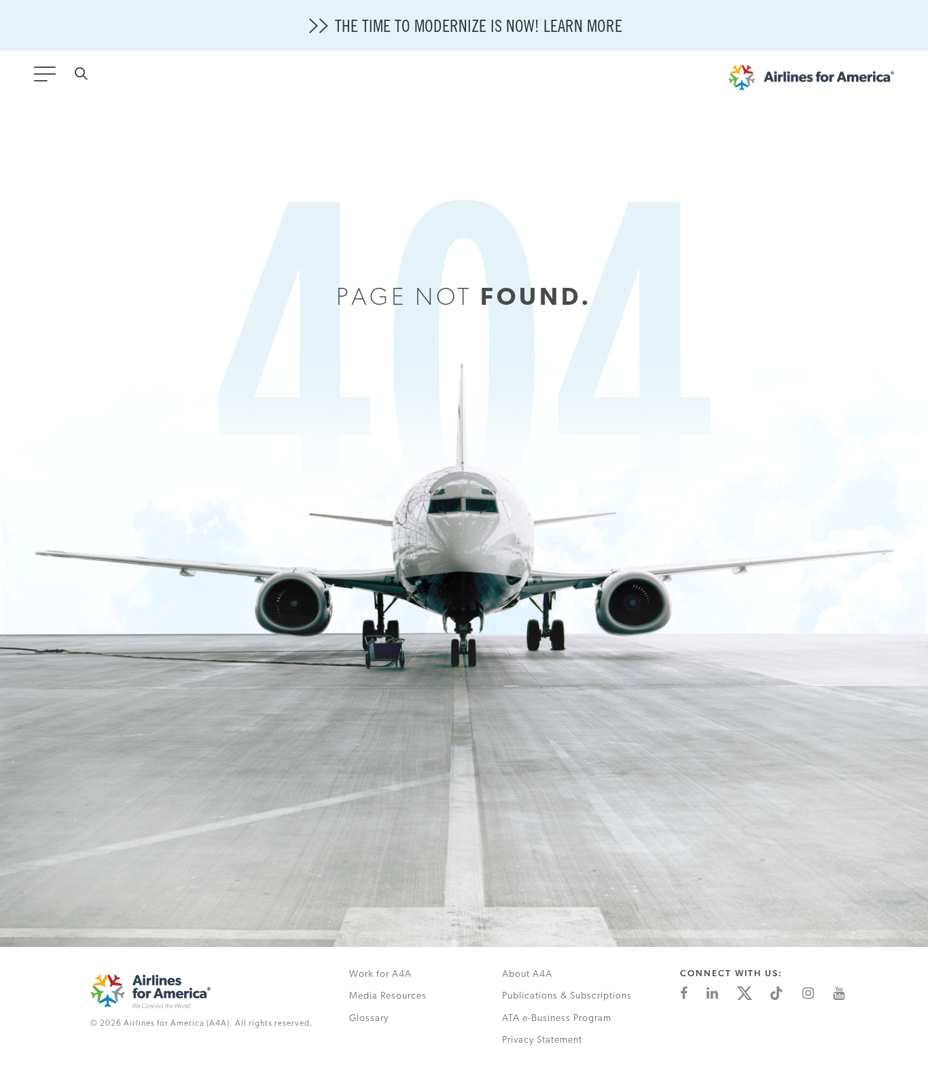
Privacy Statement (542, 1040)
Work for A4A (380, 974)
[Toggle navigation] (47, 78)
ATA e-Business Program (556, 1019)
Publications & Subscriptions (567, 996)
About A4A (527, 974)
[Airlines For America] (811, 80)
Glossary (369, 1019)
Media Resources (388, 996)
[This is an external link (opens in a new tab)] (684, 993)
